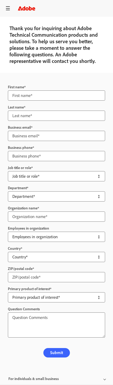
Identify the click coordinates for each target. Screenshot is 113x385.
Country (14, 248)
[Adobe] (26, 8)
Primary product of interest (29, 289)
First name (16, 87)
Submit (56, 352)
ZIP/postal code (20, 269)
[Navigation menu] (8, 8)
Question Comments (24, 309)
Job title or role (19, 168)
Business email (19, 127)
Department (17, 188)
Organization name (23, 208)
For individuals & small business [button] (33, 379)
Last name (16, 107)
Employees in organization (28, 228)
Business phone (20, 147)
